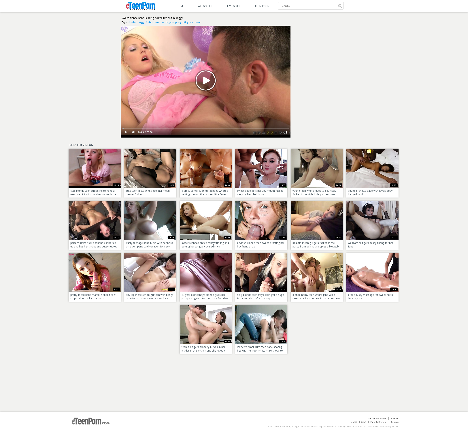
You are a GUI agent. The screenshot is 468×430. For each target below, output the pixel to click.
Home (180, 6)
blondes (132, 22)
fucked (149, 22)
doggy (141, 22)
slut (192, 22)
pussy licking (181, 22)
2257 (363, 422)
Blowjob (395, 418)
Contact (395, 422)
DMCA (354, 422)
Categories (204, 6)
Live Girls (233, 6)
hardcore (159, 22)
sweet (198, 22)
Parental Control (378, 422)
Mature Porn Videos (376, 418)
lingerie (170, 22)
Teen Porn (262, 6)
